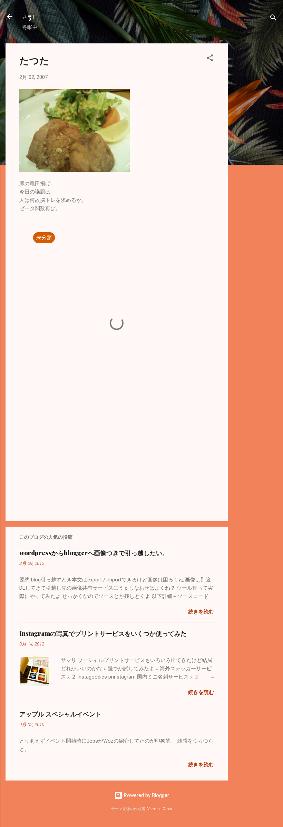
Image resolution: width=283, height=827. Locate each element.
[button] (210, 59)
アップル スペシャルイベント (60, 714)
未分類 (44, 238)
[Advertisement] (255, 146)
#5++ (31, 16)
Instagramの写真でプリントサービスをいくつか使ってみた (103, 633)
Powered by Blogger (146, 795)
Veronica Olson (159, 809)
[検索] (273, 18)
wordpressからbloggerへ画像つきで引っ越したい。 (93, 553)
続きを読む (201, 612)
